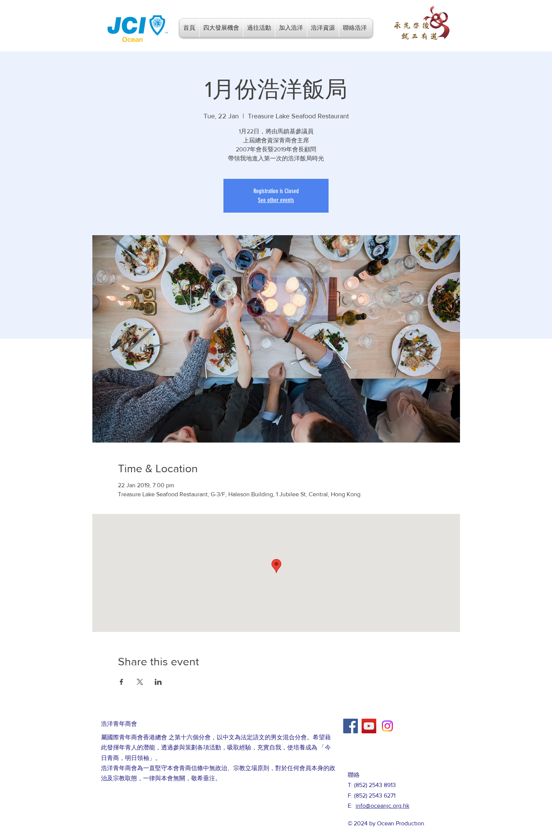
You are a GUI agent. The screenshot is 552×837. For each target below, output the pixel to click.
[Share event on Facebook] (121, 682)
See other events (276, 200)
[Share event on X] (139, 682)
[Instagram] (387, 726)
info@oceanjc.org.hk (382, 805)
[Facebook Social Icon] (350, 726)
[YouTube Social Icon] (369, 726)
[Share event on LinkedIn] (158, 682)
